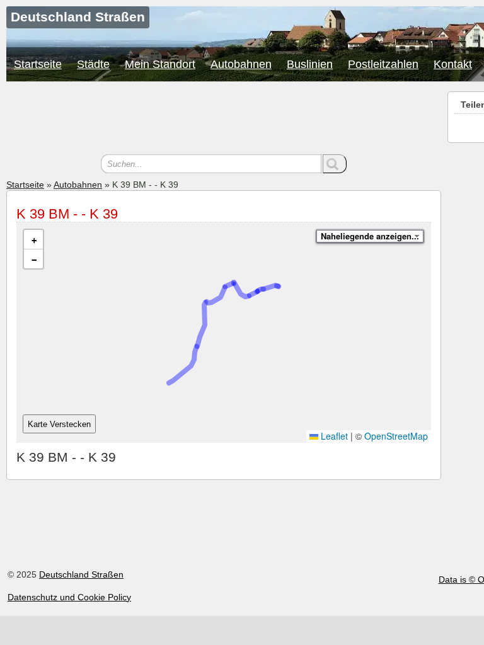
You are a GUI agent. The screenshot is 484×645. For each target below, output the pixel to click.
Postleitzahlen (383, 64)
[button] (33, 239)
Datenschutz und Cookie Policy (69, 597)
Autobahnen (241, 64)
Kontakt (453, 64)
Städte (93, 64)
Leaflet (333, 436)
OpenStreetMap (396, 436)
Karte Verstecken (59, 424)
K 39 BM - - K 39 (67, 214)
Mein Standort (160, 64)
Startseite (38, 64)
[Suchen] (335, 163)
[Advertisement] (223, 119)
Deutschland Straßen (81, 574)
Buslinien (310, 64)
